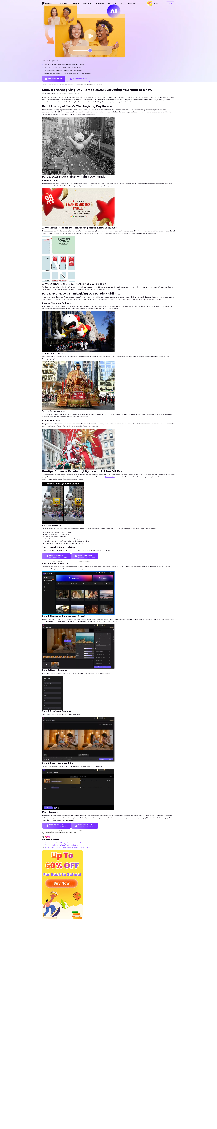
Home (44, 85)
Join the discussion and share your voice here (60, 832)
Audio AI (86, 3)
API (109, 3)
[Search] (162, 3)
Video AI (63, 3)
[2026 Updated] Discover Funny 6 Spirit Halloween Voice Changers (67, 847)
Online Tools (99, 3)
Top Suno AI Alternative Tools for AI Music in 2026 (61, 845)
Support (117, 3)
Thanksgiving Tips (53, 85)
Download (132, 3)
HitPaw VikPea (110, 477)
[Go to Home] (47, 3)
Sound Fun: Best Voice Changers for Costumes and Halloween (66, 843)
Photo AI (75, 3)
